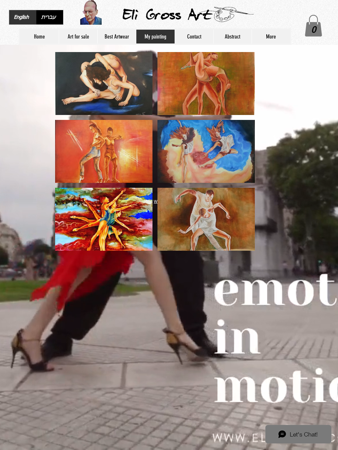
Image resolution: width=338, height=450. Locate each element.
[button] (313, 26)
